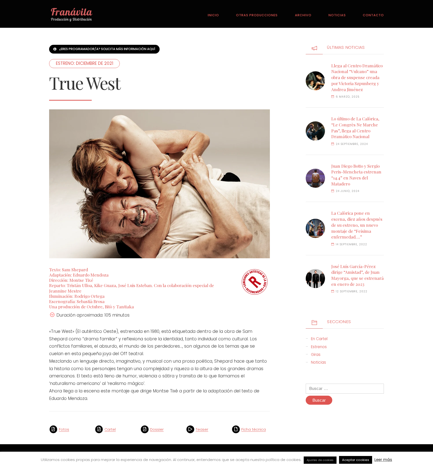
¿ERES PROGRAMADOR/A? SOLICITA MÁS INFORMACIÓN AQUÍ (107, 49)
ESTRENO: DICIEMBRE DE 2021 (84, 63)
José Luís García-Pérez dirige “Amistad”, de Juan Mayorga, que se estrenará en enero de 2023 (357, 275)
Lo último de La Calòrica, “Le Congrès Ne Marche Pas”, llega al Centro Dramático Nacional (355, 127)
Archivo (303, 15)
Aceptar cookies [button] (355, 459)
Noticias (337, 15)
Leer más (383, 459)
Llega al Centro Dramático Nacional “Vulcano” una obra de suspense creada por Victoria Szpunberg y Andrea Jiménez (357, 77)
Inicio (213, 15)
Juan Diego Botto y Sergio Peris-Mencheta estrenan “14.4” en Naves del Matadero (356, 174)
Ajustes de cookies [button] (320, 460)
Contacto (373, 15)
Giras (315, 354)
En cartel (319, 338)
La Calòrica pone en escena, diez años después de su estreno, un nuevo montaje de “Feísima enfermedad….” (356, 225)
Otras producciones (257, 15)
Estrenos (319, 346)
